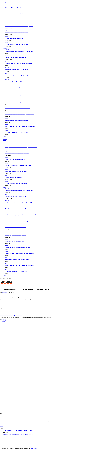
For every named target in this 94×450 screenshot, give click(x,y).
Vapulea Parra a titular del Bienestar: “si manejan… (16, 32)
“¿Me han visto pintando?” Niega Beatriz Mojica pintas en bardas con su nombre (18, 430)
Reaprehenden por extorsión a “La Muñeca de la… (16, 132)
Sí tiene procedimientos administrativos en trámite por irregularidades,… (21, 7)
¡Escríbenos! (5, 139)
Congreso (4, 4)
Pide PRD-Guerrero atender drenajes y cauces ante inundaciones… (20, 126)
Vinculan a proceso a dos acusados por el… (14, 102)
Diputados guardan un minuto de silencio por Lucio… (17, 13)
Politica (4, 91)
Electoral (4, 2)
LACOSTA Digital (33, 448)
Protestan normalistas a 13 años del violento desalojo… (17, 81)
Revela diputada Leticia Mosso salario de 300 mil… (16, 44)
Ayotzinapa (5, 48)
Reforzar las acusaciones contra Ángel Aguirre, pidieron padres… (19, 51)
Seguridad (4, 136)
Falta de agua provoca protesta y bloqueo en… (15, 95)
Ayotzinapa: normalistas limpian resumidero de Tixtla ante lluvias (19, 63)
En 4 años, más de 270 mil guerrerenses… (14, 38)
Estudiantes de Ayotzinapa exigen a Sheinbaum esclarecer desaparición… (21, 75)
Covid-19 (2, 286)
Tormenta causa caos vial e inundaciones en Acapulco (17, 120)
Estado (4, 137)
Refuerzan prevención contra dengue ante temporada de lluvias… (19, 114)
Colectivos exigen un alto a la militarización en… (15, 87)
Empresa (4, 140)
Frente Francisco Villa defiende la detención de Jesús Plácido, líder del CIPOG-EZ (18, 434)
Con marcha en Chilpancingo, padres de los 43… (16, 57)
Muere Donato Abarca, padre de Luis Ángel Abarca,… (17, 69)
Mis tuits (1, 426)
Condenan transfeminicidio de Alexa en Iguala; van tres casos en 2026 (15, 438)
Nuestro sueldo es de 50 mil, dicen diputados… (15, 20)
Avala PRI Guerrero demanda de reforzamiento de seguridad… (19, 26)
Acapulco (4, 92)
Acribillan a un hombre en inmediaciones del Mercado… (17, 108)
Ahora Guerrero (4, 292)
